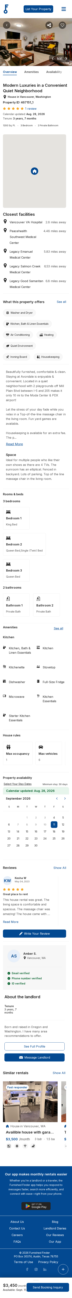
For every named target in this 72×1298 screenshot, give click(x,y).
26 (63, 838)
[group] (30, 1132)
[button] (55, 784)
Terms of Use (23, 1262)
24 (45, 838)
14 (18, 831)
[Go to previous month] (57, 798)
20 (9, 838)
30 (35, 845)
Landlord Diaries (55, 1228)
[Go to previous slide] (52, 58)
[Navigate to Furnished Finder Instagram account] (36, 1269)
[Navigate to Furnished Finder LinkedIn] (44, 1269)
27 (9, 845)
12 (63, 824)
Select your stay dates (18, 783)
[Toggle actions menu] (63, 1269)
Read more (14, 444)
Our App (55, 1241)
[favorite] (49, 1088)
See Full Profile (34, 1046)
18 (54, 831)
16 (36, 831)
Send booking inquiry (48, 1287)
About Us (17, 1222)
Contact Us (17, 1228)
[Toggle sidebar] (63, 9)
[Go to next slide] (66, 58)
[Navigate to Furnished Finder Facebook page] (27, 1269)
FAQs (17, 1241)
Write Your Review (37, 933)
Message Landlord (37, 1057)
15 (27, 831)
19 (63, 831)
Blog (55, 1222)
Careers (17, 1235)
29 (27, 845)
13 (9, 831)
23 (36, 838)
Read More (10, 922)
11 (54, 824)
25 (54, 838)
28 (18, 845)
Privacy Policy (48, 1262)
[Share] (49, 25)
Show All (59, 868)
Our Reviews (55, 1235)
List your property (38, 9)
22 (26, 838)
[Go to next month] (65, 798)
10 (45, 824)
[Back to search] (6, 25)
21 (18, 838)
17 (45, 831)
